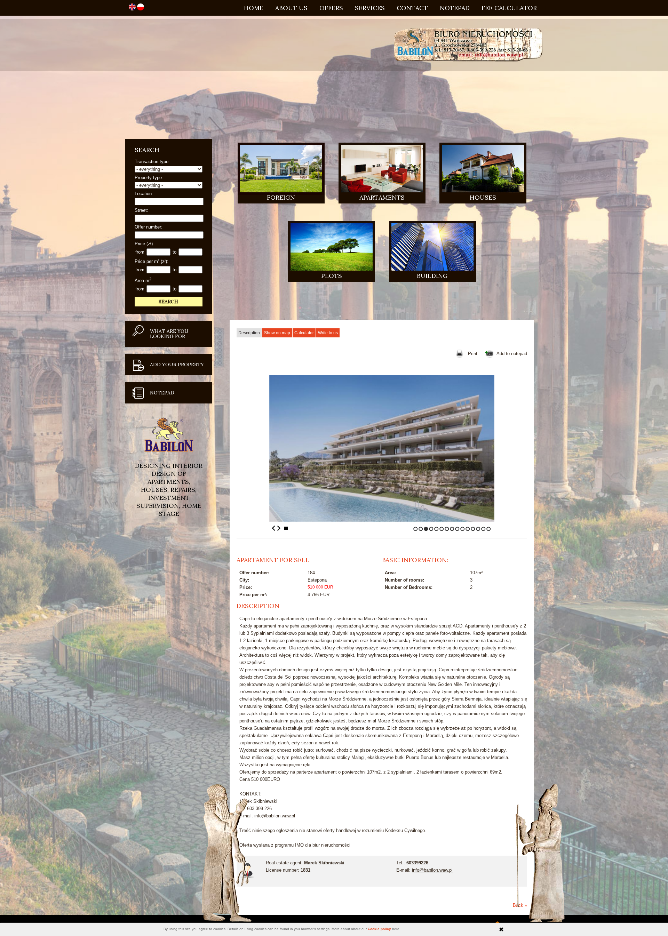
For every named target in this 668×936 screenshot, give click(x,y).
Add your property (177, 364)
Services (370, 8)
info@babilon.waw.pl (432, 870)
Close (501, 929)
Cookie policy (379, 929)
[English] (133, 8)
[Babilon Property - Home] (468, 45)
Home (253, 8)
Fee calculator (509, 8)
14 (483, 529)
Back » (520, 905)
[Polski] (140, 8)
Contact (412, 8)
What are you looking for (169, 333)
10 (462, 529)
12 (473, 529)
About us (291, 8)
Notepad (455, 8)
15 (488, 529)
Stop (285, 528)
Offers (331, 8)
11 (468, 529)
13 (478, 529)
